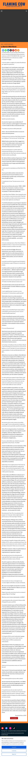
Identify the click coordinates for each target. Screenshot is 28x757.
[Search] (26, 11)
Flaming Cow (14, 4)
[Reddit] (16, 50)
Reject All (14, 754)
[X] (11, 50)
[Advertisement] (14, 27)
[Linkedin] (8, 50)
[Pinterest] (13, 50)
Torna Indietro (14, 718)
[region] (14, 746)
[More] (18, 50)
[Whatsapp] (5, 50)
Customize (14, 750)
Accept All (14, 747)
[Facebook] (3, 50)
